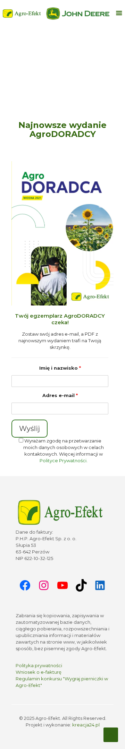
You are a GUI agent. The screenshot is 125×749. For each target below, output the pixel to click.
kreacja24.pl (86, 725)
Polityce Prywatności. (64, 460)
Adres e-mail (60, 395)
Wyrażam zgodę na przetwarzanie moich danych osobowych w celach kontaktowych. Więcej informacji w (63, 450)
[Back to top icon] (110, 735)
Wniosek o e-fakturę (38, 672)
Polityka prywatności (39, 665)
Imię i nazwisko (60, 368)
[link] (78, 13)
